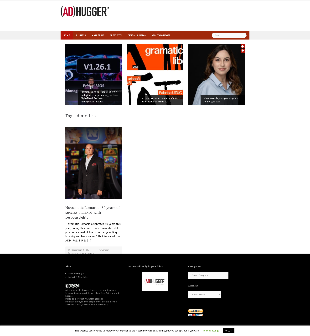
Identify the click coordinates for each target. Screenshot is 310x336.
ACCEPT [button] (228, 330)
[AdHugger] (85, 11)
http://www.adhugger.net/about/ (92, 304)
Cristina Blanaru (89, 290)
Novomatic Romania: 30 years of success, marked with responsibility (92, 212)
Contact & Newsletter (78, 277)
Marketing (98, 35)
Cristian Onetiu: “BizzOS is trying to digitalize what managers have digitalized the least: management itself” (100, 97)
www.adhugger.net (94, 298)
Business (81, 35)
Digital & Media (137, 35)
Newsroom (104, 250)
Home (66, 35)
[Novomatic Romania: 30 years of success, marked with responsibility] (93, 163)
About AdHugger (160, 35)
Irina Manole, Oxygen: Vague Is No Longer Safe (220, 100)
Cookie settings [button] (211, 330)
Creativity (116, 35)
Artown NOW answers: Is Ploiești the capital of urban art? (160, 100)
